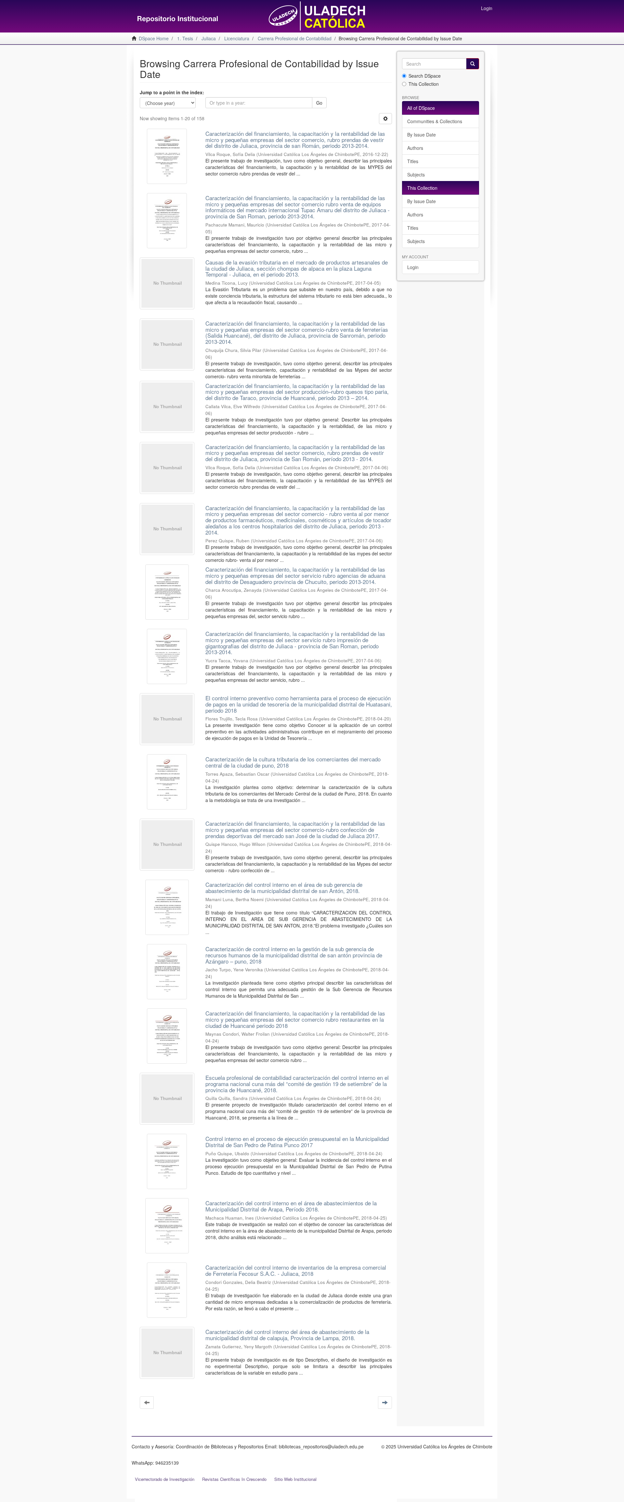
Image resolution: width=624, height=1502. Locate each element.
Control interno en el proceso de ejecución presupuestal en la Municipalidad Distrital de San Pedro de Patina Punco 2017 (297, 1141)
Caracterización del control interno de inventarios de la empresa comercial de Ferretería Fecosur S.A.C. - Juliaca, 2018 (295, 1270)
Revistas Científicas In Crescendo (234, 1479)
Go (319, 102)
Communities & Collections (434, 121)
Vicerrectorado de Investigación (164, 1479)
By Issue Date (421, 134)
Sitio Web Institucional (295, 1479)
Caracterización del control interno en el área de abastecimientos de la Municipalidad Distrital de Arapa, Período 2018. (291, 1206)
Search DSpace (425, 75)
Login (413, 267)
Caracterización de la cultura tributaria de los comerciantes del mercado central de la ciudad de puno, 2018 (293, 762)
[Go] (472, 63)
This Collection (424, 84)
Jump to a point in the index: (172, 92)
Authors (415, 148)
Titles (412, 161)
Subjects (416, 174)
